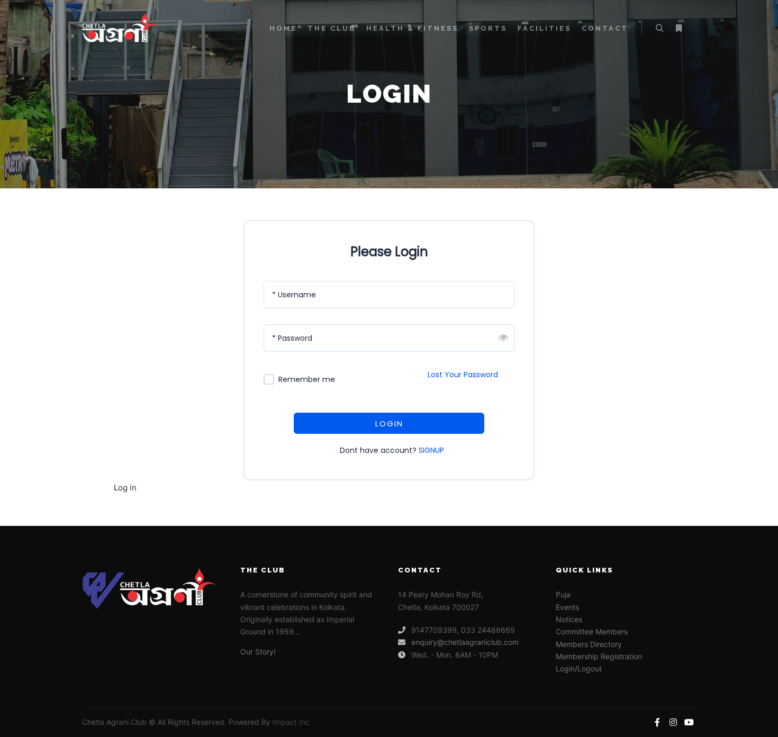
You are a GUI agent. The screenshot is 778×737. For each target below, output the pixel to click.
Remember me (306, 380)
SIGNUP (431, 450)
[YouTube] (689, 722)
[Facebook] (657, 722)
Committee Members (592, 631)
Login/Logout (579, 668)
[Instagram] (673, 722)
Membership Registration (599, 656)
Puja (563, 594)
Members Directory (589, 644)
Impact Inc (291, 721)
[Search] (659, 28)
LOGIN (389, 423)
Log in (125, 488)
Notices (569, 619)
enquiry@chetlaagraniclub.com (465, 642)
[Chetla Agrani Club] (135, 29)
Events (567, 607)
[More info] (678, 28)
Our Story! (258, 651)
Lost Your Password (463, 374)
